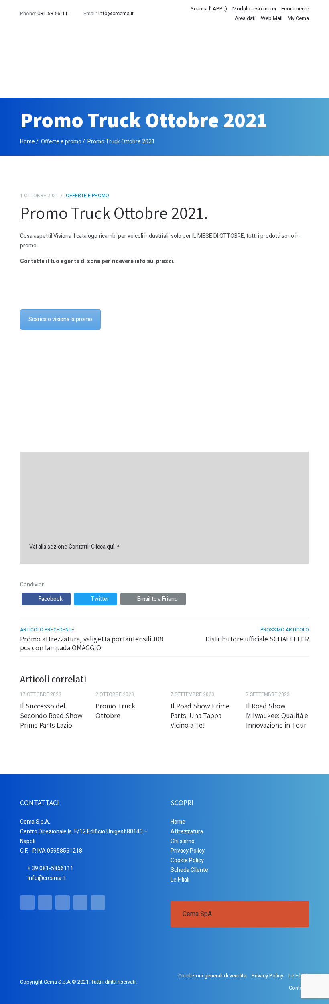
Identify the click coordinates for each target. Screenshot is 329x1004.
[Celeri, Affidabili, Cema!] (80, 62)
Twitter (100, 599)
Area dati (245, 18)
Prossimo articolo (284, 629)
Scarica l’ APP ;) (209, 8)
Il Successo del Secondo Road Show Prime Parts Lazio (51, 715)
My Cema (298, 18)
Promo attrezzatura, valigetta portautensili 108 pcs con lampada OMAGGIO (91, 643)
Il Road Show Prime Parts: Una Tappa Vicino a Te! (200, 715)
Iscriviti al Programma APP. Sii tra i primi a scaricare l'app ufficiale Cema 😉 (160, 398)
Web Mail (271, 18)
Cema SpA (197, 914)
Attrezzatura (187, 831)
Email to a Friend (157, 599)
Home (27, 141)
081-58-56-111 (53, 13)
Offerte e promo (61, 141)
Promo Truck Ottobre (115, 710)
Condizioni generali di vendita (212, 976)
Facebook (51, 599)
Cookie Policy (187, 860)
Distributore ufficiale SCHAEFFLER (257, 638)
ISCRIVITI (283, 393)
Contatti (298, 988)
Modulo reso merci (254, 8)
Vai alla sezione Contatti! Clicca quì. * (74, 547)
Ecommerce (295, 8)
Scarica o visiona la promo (60, 319)
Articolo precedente (47, 629)
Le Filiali (180, 879)
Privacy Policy (188, 851)
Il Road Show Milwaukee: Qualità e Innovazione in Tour (277, 715)
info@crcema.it (116, 13)
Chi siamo (183, 841)
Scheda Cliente (189, 870)
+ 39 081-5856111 (50, 868)
